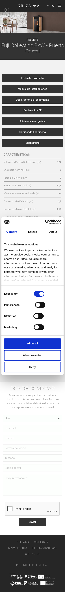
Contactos (32, 553)
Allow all (32, 343)
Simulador (41, 542)
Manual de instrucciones (32, 88)
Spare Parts (33, 142)
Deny (32, 366)
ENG (24, 565)
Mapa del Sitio (17, 548)
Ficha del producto (32, 78)
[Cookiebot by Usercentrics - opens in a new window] (46, 222)
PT (18, 565)
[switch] (40, 305)
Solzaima (23, 542)
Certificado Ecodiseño (32, 132)
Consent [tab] (11, 231)
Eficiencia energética (32, 121)
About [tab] (53, 231)
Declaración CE (32, 110)
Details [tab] (32, 231)
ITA (45, 565)
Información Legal (44, 548)
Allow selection (32, 355)
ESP (31, 565)
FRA (38, 565)
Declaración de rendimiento (32, 99)
